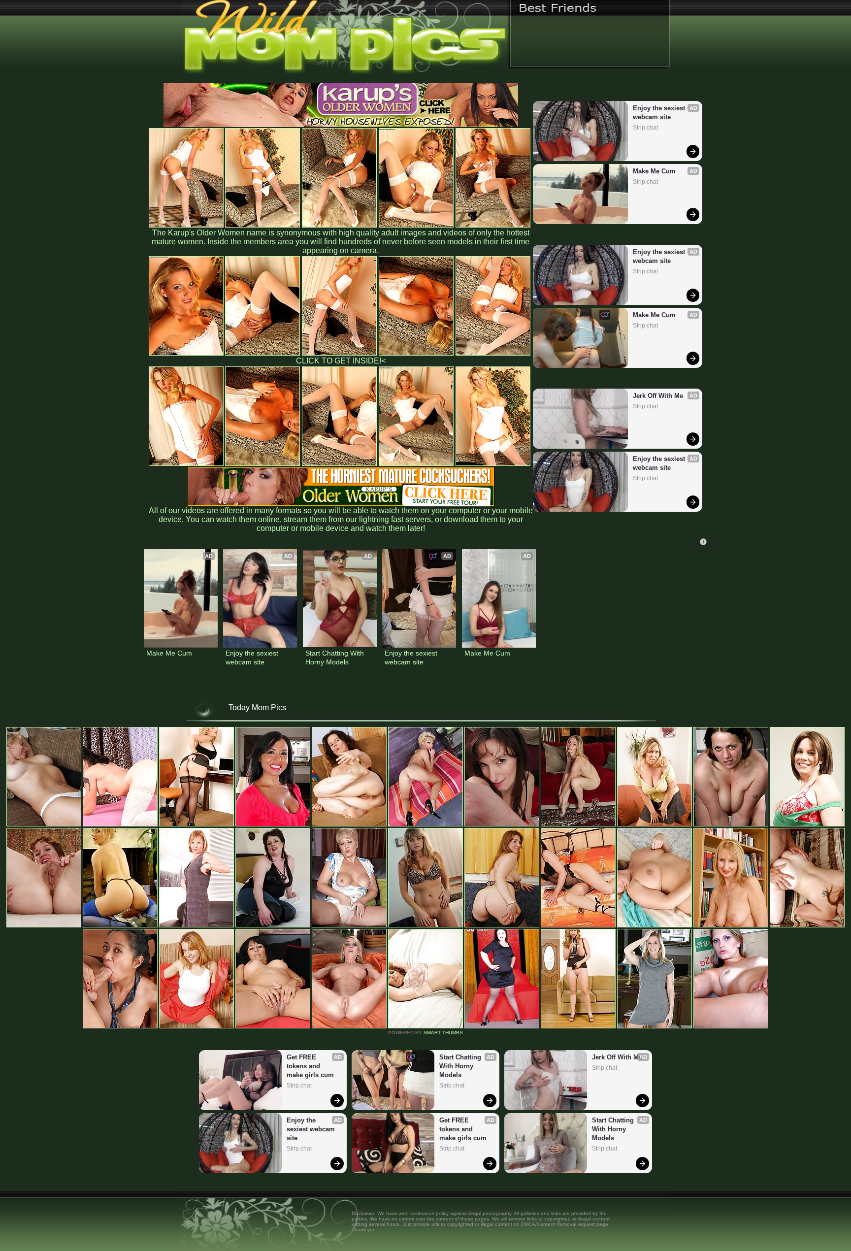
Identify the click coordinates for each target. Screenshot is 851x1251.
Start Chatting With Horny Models (335, 657)
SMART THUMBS (443, 1032)
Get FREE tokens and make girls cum (310, 1066)
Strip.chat (645, 127)
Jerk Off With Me (658, 395)
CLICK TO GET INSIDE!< (341, 361)
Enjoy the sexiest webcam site (660, 112)
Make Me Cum (654, 171)
